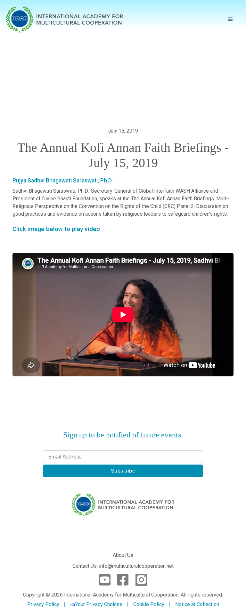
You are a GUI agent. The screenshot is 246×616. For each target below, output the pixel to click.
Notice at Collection (197, 604)
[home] (64, 19)
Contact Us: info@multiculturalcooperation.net (123, 566)
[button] (230, 19)
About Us (123, 555)
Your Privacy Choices (98, 604)
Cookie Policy (148, 604)
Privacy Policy (43, 604)
